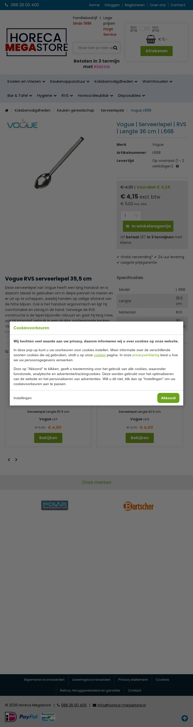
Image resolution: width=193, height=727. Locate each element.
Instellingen (23, 398)
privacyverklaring (145, 355)
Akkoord (168, 398)
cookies (100, 355)
